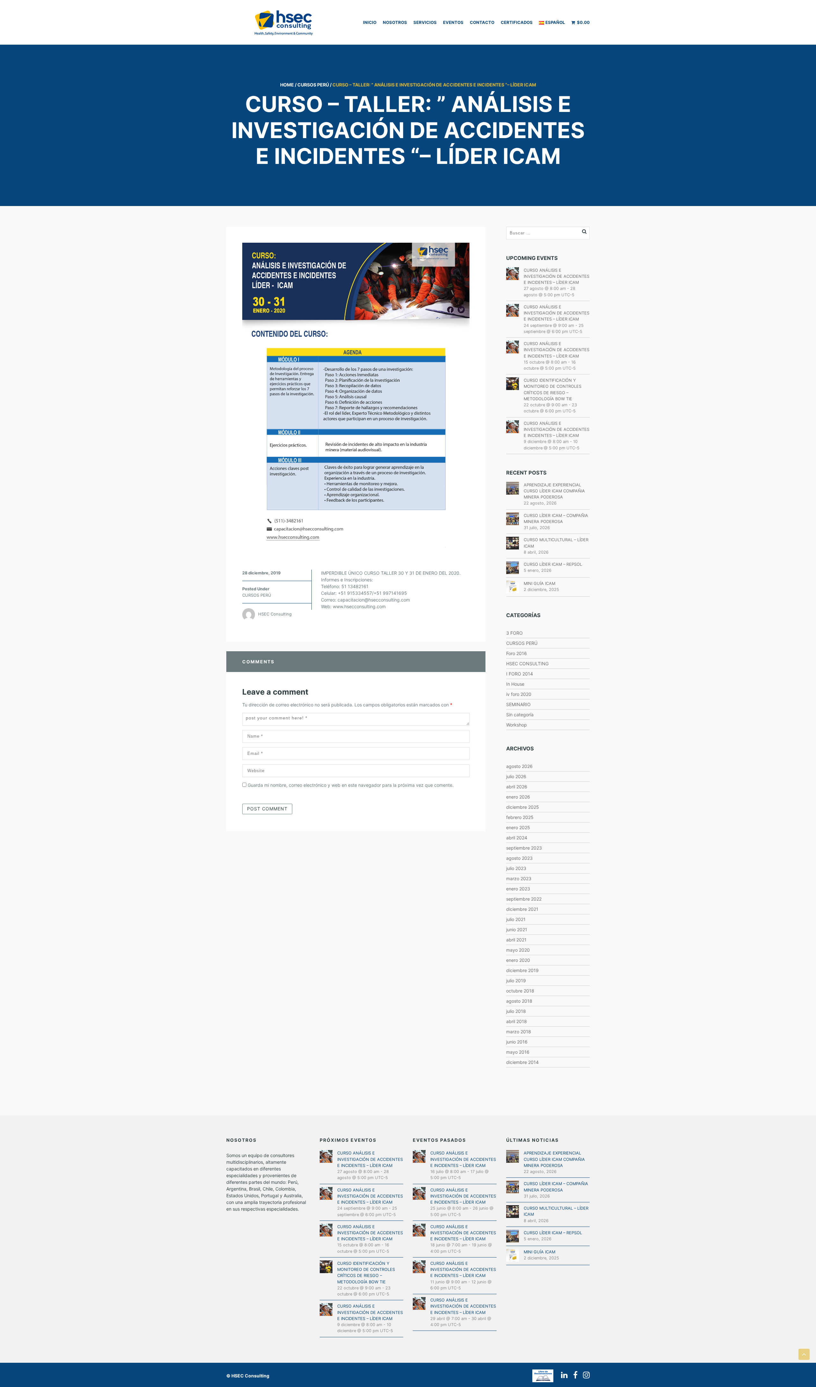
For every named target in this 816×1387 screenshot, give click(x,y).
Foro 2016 (516, 653)
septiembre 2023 (524, 848)
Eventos (453, 22)
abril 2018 (516, 1021)
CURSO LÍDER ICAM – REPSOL (553, 564)
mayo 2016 (517, 1052)
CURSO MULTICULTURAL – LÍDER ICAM (556, 542)
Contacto (482, 22)
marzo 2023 (518, 878)
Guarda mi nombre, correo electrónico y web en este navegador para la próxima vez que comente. (351, 785)
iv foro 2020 (518, 694)
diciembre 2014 (522, 1062)
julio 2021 (516, 919)
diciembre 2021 (522, 909)
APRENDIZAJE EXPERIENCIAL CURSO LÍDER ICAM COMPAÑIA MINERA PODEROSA (554, 491)
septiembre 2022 (524, 899)
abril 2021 (516, 939)
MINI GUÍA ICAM (539, 583)
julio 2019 (516, 980)
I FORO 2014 (519, 673)
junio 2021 (516, 929)
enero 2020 (518, 960)
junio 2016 (517, 1041)
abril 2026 (516, 786)
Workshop (516, 724)
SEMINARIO (518, 704)
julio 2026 (516, 776)
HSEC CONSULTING (527, 663)
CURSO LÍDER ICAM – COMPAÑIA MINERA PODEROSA (556, 518)
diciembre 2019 (522, 970)
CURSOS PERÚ (313, 84)
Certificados (517, 22)
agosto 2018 (519, 1001)
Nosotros (395, 22)
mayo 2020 (518, 950)
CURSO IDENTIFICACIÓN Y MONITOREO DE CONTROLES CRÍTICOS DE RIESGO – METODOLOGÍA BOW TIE (552, 389)
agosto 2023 (519, 858)
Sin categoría (520, 714)
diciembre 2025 (522, 807)
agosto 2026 (519, 766)
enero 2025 (518, 827)
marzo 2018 (518, 1031)
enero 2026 (518, 797)
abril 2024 (516, 837)
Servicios (425, 22)
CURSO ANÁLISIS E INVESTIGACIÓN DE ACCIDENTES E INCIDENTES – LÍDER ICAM (556, 276)
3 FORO (514, 633)
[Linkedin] (563, 1375)
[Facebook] (574, 1375)
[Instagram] (585, 1375)
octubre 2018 (520, 990)
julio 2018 (516, 1011)
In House (515, 684)
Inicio (369, 22)
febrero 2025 (520, 817)
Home (287, 84)
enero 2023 (518, 888)
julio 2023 (516, 868)
